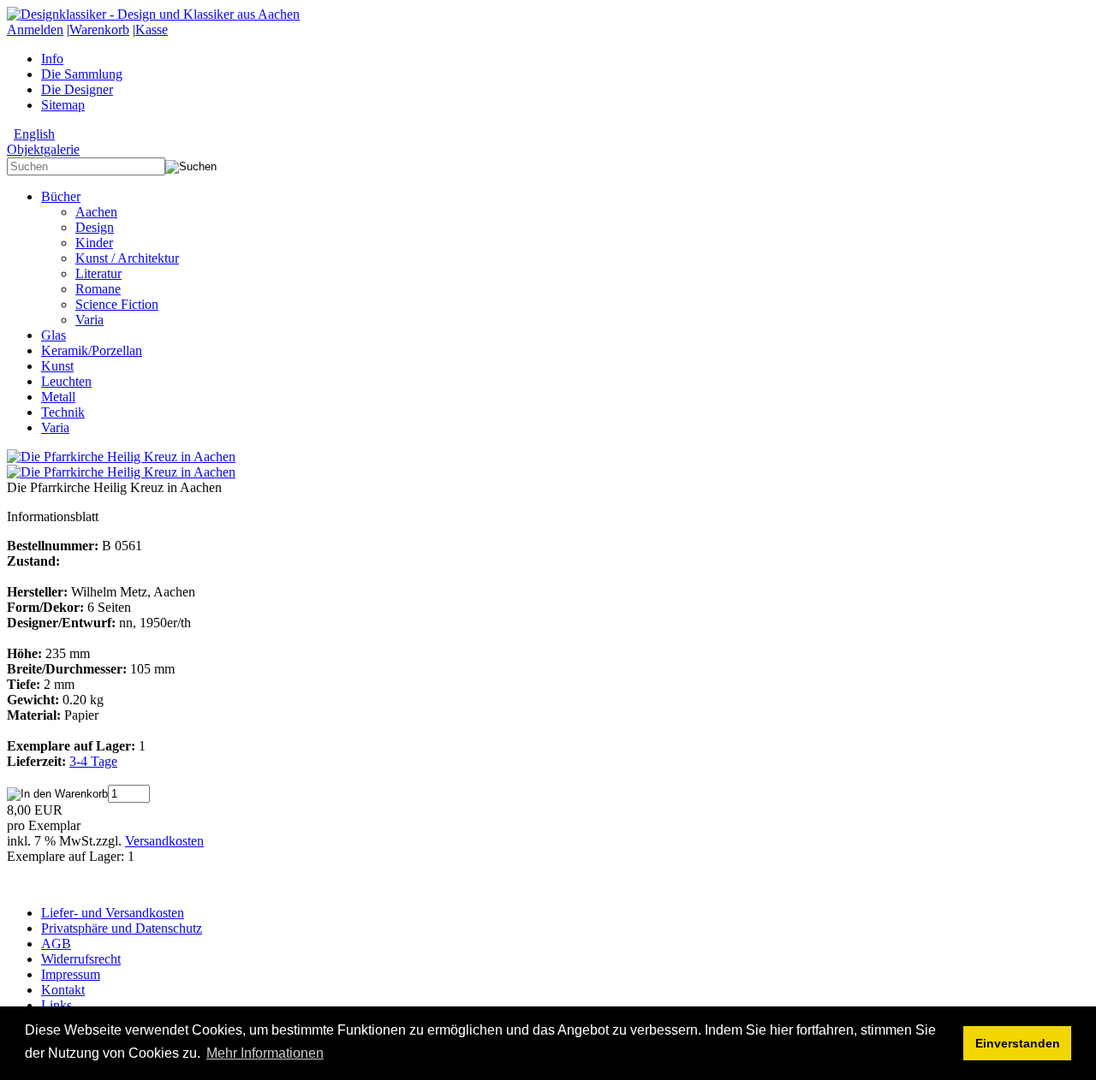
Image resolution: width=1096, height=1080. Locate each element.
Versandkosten (164, 841)
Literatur (98, 273)
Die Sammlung (81, 74)
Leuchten (66, 381)
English (34, 134)
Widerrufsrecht (81, 959)
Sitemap (63, 105)
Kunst (57, 366)
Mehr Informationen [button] (265, 1053)
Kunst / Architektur (127, 258)
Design (94, 227)
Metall (58, 396)
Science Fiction (116, 304)
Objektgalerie (43, 149)
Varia (89, 319)
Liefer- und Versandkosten (112, 912)
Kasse (151, 29)
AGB (56, 943)
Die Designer (77, 89)
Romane (98, 289)
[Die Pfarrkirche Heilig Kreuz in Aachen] (121, 456)
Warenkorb (99, 29)
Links (56, 1005)
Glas (53, 335)
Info (52, 58)
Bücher (60, 196)
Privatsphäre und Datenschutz (121, 928)
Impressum (70, 974)
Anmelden (35, 29)
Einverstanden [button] (1017, 1043)
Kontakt (63, 989)
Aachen (96, 212)
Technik (63, 412)
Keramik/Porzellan (91, 350)
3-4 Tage (93, 761)
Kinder (94, 242)
